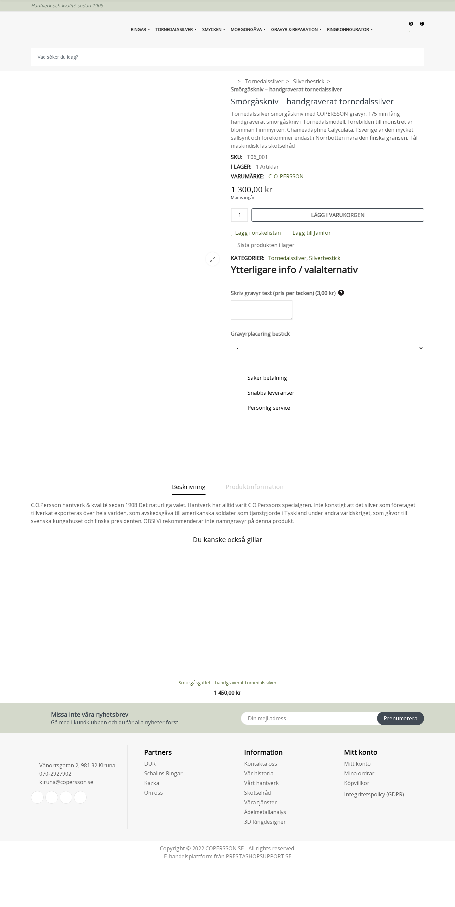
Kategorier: (247, 258)
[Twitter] (37, 797)
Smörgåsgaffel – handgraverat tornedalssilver (227, 682)
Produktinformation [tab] (254, 487)
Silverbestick (324, 258)
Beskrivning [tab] (189, 487)
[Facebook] (51, 797)
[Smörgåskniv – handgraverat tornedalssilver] (127, 266)
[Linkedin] (66, 797)
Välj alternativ (227, 670)
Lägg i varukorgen (338, 215)
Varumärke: (247, 176)
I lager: (241, 166)
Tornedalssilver (286, 258)
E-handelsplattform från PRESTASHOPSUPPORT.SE (227, 856)
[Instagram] (80, 797)
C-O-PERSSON (286, 176)
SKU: (236, 157)
